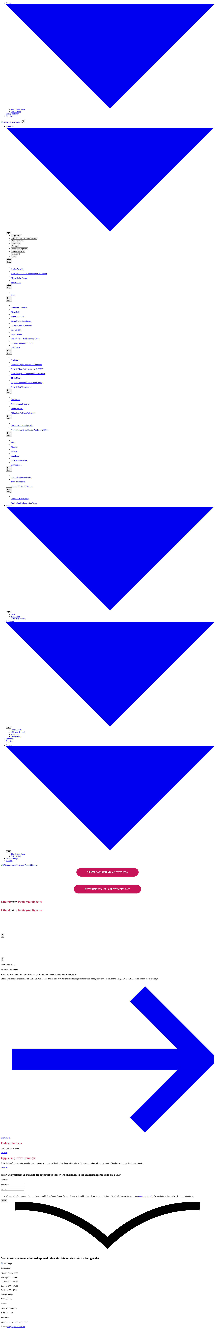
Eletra (13, 442)
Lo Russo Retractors (19, 460)
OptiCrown (15, 348)
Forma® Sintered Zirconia (21, 325)
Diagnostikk (16, 236)
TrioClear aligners (18, 482)
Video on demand (18, 732)
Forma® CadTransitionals (21, 321)
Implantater (16, 243)
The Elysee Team (18, 109)
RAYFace (15, 456)
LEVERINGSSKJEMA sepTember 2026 (107, 889)
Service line (15, 616)
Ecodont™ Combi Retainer (21, 486)
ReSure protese (17, 409)
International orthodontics (21, 477)
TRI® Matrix (16, 378)
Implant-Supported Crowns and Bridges (26, 383)
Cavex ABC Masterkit (19, 499)
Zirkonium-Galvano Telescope (23, 413)
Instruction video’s (18, 619)
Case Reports (16, 730)
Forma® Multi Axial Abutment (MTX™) (27, 369)
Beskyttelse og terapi (19, 249)
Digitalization (16, 465)
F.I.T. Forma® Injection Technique (24, 238)
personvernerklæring (145, 1196)
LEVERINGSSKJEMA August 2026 (107, 872)
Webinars (14, 734)
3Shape (14, 451)
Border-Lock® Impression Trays (24, 503)
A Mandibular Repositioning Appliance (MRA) (29, 430)
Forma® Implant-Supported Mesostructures (28, 374)
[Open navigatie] (23, 121)
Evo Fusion (15, 400)
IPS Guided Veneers (19, 307)
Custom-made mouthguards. (22, 425)
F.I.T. (13, 295)
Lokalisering (16, 112)
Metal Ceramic (17, 334)
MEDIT (14, 447)
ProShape (15, 360)
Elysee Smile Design (19, 278)
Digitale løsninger (18, 251)
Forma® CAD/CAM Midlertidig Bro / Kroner (29, 274)
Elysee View (16, 282)
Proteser (15, 246)
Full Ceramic (16, 330)
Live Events (15, 736)
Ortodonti (15, 254)
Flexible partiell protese (20, 404)
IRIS (13, 614)
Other (14, 256)
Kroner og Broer (17, 241)
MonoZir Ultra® (17, 316)
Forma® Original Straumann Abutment (26, 365)
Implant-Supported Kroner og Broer (25, 339)
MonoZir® (15, 312)
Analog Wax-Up (17, 269)
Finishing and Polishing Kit (21, 343)
